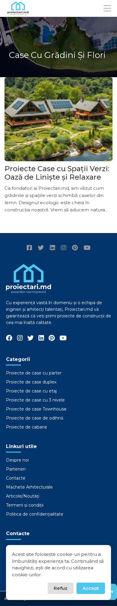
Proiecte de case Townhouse (36, 409)
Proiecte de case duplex (31, 382)
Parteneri (16, 469)
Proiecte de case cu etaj (31, 391)
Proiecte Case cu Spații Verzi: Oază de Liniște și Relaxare (56, 172)
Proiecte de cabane (26, 427)
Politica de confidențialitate (34, 514)
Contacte (16, 478)
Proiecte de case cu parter (34, 373)
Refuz (61, 588)
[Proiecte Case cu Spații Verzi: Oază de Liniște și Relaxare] (58, 119)
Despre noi (17, 460)
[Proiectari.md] (18, 12)
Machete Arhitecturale (29, 487)
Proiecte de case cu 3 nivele (35, 400)
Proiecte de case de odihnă (34, 418)
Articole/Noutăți (22, 496)
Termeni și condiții (25, 505)
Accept (90, 588)
